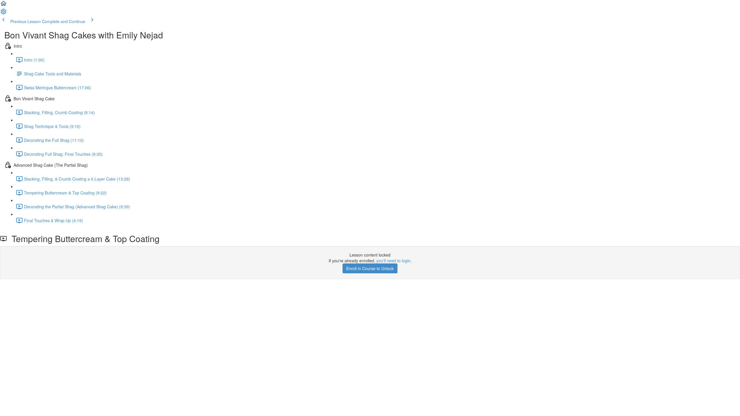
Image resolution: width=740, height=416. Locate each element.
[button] (3, 5)
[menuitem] (3, 13)
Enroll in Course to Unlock (370, 268)
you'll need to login (393, 260)
